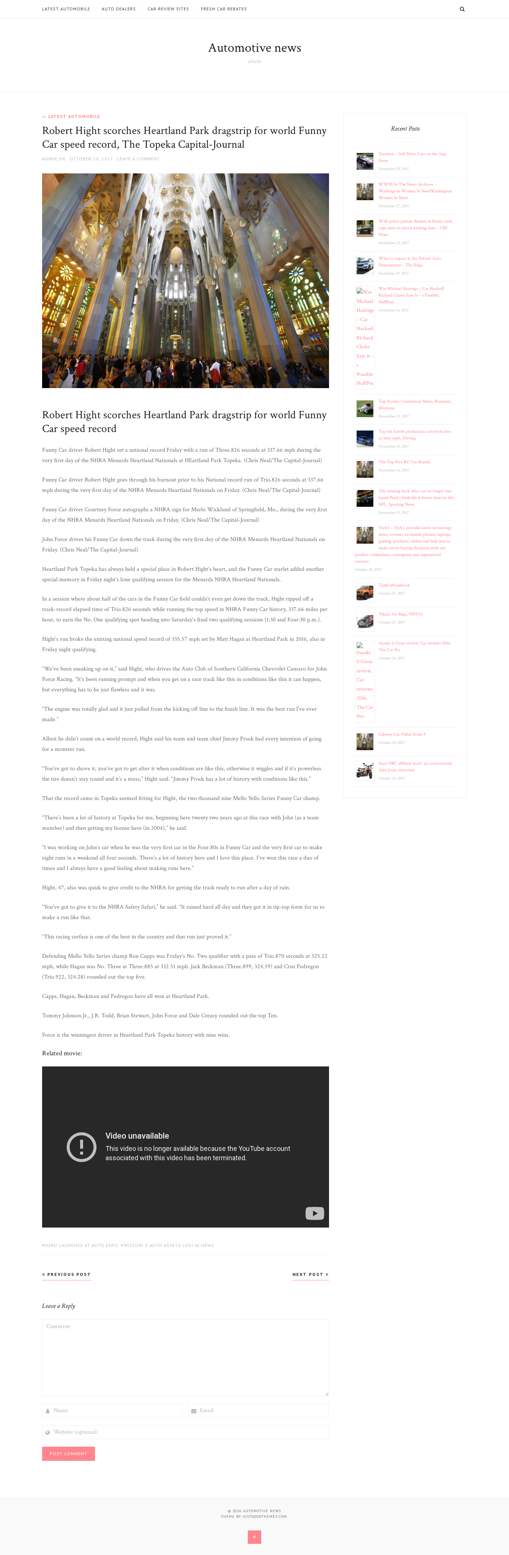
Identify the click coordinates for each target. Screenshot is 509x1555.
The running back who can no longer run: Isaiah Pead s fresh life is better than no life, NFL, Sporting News (417, 497)
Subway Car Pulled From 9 (402, 734)
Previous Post (68, 1274)
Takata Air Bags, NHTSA (401, 614)
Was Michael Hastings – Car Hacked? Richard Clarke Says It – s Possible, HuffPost (411, 295)
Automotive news (254, 48)
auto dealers (119, 9)
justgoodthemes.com (265, 1516)
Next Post (309, 1274)
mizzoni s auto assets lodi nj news (169, 1245)
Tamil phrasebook (394, 585)
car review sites (168, 9)
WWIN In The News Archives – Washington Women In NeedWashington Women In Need (415, 191)
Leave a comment (138, 158)
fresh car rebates (224, 9)
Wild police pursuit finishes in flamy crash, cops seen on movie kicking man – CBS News (416, 227)
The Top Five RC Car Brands (404, 462)
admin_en (53, 158)
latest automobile (66, 9)
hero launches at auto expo (81, 1245)
